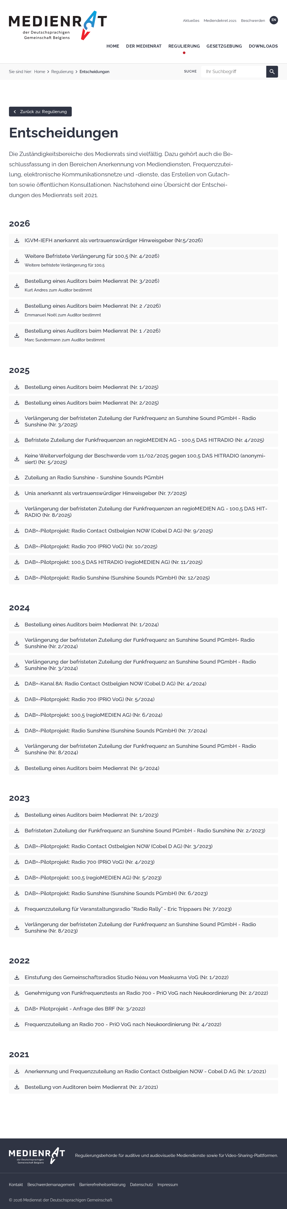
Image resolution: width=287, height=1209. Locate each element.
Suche (190, 71)
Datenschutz (141, 1184)
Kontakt (16, 1184)
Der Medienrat (144, 46)
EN (274, 20)
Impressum (168, 1184)
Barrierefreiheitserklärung (102, 1184)
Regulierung (184, 46)
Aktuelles (191, 20)
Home (113, 46)
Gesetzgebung (224, 46)
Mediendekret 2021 (220, 20)
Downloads (263, 46)
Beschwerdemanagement (51, 1184)
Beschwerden (253, 20)
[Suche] (272, 72)
